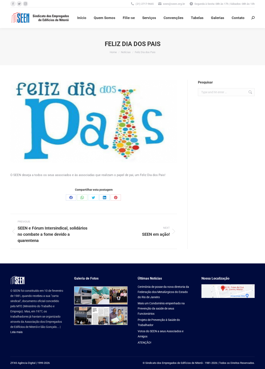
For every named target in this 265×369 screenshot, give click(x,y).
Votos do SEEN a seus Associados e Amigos (160, 334)
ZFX (12, 362)
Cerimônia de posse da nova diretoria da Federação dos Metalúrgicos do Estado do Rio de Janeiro (163, 292)
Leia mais (16, 332)
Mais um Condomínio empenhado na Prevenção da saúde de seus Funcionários (161, 308)
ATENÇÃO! (144, 342)
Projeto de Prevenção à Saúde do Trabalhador (159, 322)
